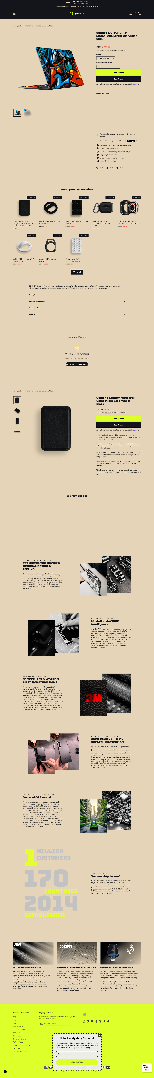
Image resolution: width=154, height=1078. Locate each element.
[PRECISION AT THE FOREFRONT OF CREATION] (77, 953)
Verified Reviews (19, 1026)
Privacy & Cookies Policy (21, 1045)
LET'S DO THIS (77, 1062)
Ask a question (34, 308)
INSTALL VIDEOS (19, 1030)
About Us (16, 1033)
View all (77, 272)
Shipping (108, 50)
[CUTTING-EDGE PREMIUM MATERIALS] (33, 953)
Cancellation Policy (19, 1051)
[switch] (147, 1070)
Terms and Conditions (20, 1039)
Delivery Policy (18, 1048)
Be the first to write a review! (77, 364)
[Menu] (150, 1064)
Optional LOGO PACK (104, 63)
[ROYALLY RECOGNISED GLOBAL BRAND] (120, 953)
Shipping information (37, 301)
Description (33, 295)
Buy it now (119, 79)
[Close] (99, 1035)
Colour (98, 54)
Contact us (17, 1036)
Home (15, 26)
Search (15, 1023)
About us (32, 314)
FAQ (14, 1017)
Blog (14, 1020)
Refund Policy (18, 1042)
